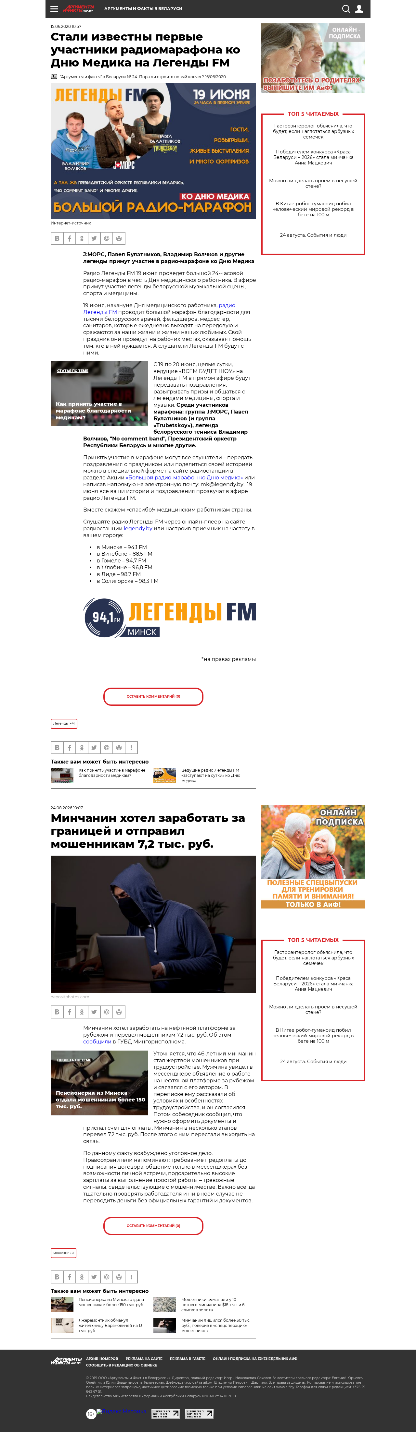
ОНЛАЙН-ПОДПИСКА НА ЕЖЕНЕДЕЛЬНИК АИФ (255, 1359)
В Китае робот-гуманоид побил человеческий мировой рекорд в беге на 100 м (313, 209)
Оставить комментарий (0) (153, 696)
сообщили (97, 1042)
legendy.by (138, 528)
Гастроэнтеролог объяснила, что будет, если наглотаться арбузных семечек (313, 131)
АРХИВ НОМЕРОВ (102, 1359)
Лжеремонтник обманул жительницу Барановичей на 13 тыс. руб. (110, 1325)
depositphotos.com (70, 996)
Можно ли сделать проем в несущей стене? (313, 183)
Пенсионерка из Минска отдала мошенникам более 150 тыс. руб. (111, 1302)
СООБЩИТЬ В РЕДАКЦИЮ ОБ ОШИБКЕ (121, 1365)
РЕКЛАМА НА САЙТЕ (144, 1359)
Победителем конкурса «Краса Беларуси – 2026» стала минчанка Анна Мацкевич (313, 157)
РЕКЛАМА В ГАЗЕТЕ (187, 1359)
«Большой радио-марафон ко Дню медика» (184, 478)
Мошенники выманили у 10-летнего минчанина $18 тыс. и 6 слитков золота (212, 1304)
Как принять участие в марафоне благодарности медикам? (112, 773)
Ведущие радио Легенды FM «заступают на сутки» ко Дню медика (210, 775)
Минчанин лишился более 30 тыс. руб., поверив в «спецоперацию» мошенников (216, 1325)
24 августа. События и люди (313, 235)
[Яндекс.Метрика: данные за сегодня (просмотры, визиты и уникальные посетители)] (121, 1411)
